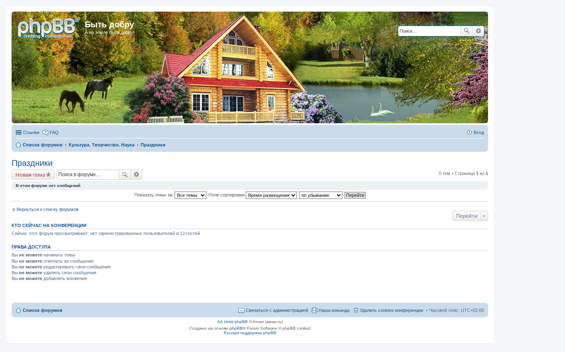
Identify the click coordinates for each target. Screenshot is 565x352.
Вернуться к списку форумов (48, 209)
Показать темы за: (154, 194)
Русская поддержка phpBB (250, 332)
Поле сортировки (227, 194)
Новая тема (30, 174)
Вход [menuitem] (479, 132)
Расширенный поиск (478, 31)
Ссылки (31, 132)
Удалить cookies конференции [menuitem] (391, 310)
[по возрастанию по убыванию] (321, 194)
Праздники (32, 163)
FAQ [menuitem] (54, 132)
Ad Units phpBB (232, 321)
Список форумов (42, 310)
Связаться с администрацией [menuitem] (277, 310)
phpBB (236, 328)
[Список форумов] (49, 27)
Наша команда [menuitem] (334, 310)
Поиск (466, 31)
